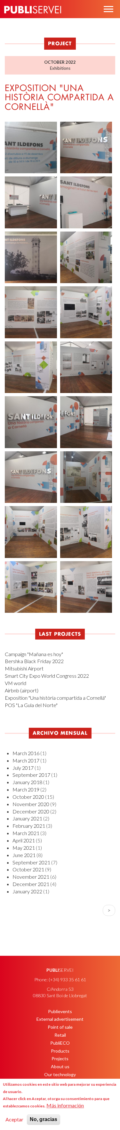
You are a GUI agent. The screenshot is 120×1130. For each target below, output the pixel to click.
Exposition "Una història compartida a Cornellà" (55, 698)
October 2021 (28, 869)
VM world (15, 683)
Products (60, 1051)
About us (60, 1066)
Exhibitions (60, 68)
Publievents (60, 1011)
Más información (65, 1105)
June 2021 (24, 855)
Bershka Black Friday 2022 (34, 661)
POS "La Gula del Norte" (31, 705)
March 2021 (25, 833)
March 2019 (25, 789)
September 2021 (31, 862)
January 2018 (27, 782)
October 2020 (28, 797)
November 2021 (30, 877)
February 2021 (28, 826)
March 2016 (25, 753)
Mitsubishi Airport (24, 668)
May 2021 (23, 848)
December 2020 (30, 811)
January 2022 (27, 891)
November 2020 (30, 804)
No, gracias (43, 1119)
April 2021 (23, 840)
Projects (60, 1058)
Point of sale (60, 1027)
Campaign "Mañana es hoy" (34, 654)
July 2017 (23, 768)
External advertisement (60, 1019)
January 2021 (27, 818)
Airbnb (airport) (21, 690)
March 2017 (25, 760)
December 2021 (30, 884)
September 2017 (31, 775)
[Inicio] (32, 19)
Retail (60, 1035)
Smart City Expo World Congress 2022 (47, 676)
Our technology (60, 1074)
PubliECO (60, 1043)
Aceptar (14, 1119)
